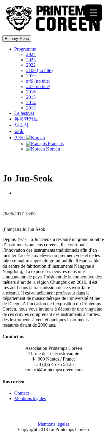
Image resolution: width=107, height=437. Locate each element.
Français (55, 143)
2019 (31, 75)
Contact (21, 393)
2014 (31, 102)
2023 (31, 59)
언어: (20, 137)
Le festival (24, 113)
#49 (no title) (38, 81)
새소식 (21, 125)
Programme (25, 48)
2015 (31, 97)
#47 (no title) (38, 86)
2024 (31, 54)
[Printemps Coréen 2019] (54, 32)
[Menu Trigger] (93, 12)
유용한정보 (26, 118)
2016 (31, 91)
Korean (52, 148)
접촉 (19, 131)
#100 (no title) (39, 70)
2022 (31, 65)
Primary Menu (17, 38)
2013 (31, 107)
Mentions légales (30, 398)
